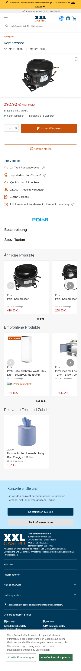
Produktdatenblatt (22, 384)
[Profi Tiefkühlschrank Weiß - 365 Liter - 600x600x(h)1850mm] (26, 349)
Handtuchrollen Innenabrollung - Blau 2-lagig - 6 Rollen (26, 455)
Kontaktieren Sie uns (40, 511)
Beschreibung (15, 230)
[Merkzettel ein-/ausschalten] (76, 59)
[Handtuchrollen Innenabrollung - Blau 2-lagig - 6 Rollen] (26, 432)
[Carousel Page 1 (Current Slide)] (38, 319)
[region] (40, 650)
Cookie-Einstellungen (21, 657)
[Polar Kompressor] (26, 277)
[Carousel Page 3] (43, 319)
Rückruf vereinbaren (40, 522)
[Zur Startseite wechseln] (40, 19)
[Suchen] (6, 26)
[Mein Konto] (62, 18)
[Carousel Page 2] (40, 319)
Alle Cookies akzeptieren (55, 657)
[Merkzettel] (68, 18)
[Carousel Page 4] (44, 401)
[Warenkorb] (74, 18)
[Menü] (6, 19)
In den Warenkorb (51, 128)
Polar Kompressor (18, 298)
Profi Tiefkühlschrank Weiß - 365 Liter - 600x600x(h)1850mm (26, 372)
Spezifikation (14, 240)
